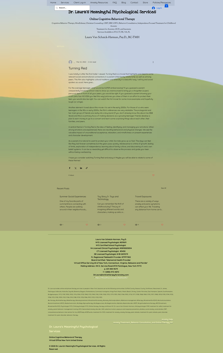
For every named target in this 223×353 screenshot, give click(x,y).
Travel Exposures (143, 196)
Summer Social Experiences (73, 196)
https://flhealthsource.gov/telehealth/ (111, 278)
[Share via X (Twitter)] (75, 168)
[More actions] (153, 62)
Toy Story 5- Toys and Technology (107, 198)
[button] (166, 5)
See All (163, 188)
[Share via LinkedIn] (81, 168)
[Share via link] (87, 168)
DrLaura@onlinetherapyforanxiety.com (111, 275)
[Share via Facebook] (70, 168)
